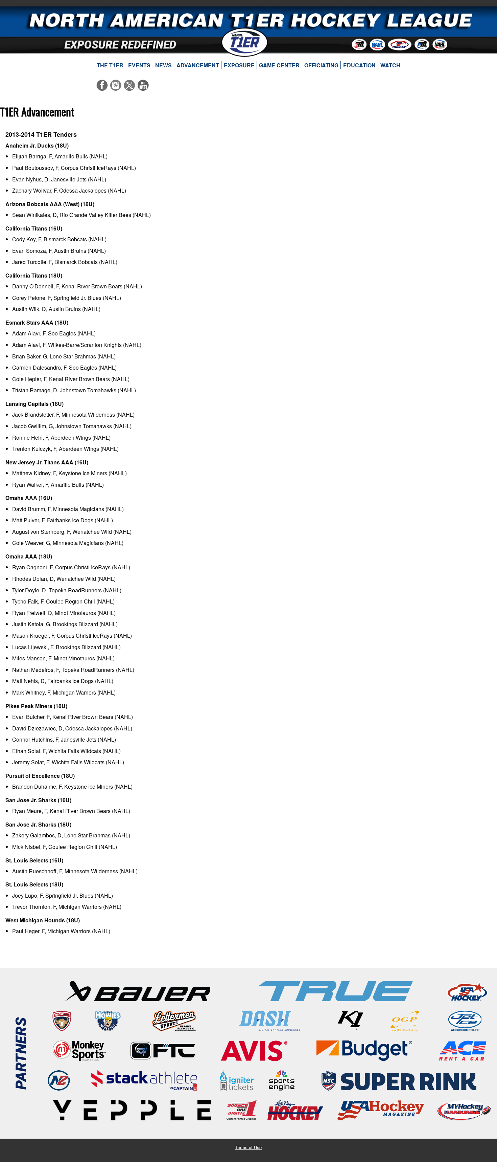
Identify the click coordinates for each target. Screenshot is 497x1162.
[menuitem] (110, 65)
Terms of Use (248, 1147)
